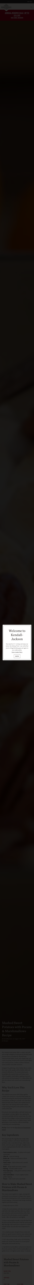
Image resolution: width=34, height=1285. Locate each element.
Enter (17, 656)
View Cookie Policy (17, 652)
